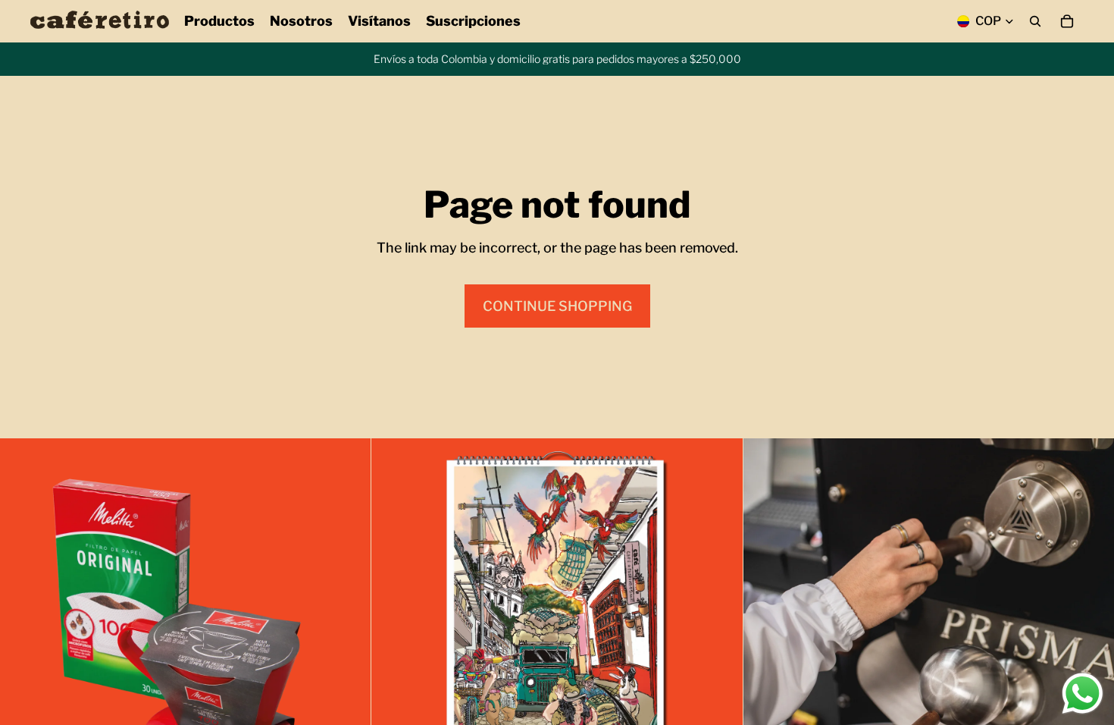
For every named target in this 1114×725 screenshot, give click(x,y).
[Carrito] (1067, 21)
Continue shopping (557, 306)
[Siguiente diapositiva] (348, 624)
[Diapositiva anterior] (22, 624)
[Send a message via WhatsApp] (1082, 693)
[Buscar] (1035, 21)
